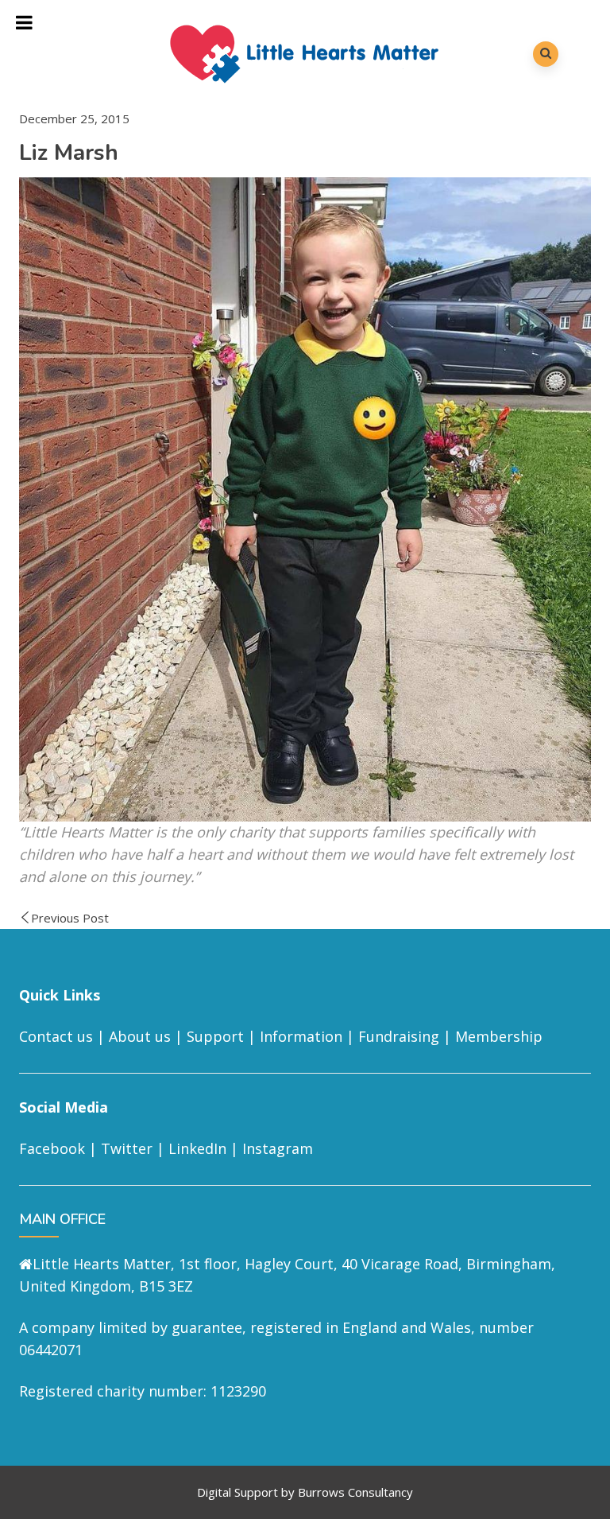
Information (301, 1036)
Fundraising (398, 1036)
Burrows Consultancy (355, 1492)
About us (140, 1036)
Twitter (126, 1148)
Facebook (52, 1148)
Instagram (277, 1148)
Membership (498, 1036)
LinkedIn (197, 1148)
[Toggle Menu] (24, 22)
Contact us (56, 1036)
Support (215, 1036)
